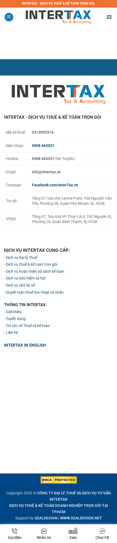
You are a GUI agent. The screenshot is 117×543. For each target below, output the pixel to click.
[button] (9, 17)
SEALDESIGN (46, 518)
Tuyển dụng (16, 318)
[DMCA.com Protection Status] (58, 479)
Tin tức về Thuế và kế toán (28, 326)
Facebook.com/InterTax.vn (55, 185)
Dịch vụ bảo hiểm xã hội (25, 278)
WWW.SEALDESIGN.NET (81, 518)
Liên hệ (12, 332)
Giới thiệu (14, 312)
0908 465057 (43, 145)
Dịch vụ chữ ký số (20, 285)
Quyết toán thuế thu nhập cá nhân (35, 292)
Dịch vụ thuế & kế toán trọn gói (31, 264)
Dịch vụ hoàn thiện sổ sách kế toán (35, 271)
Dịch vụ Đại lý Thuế (21, 257)
